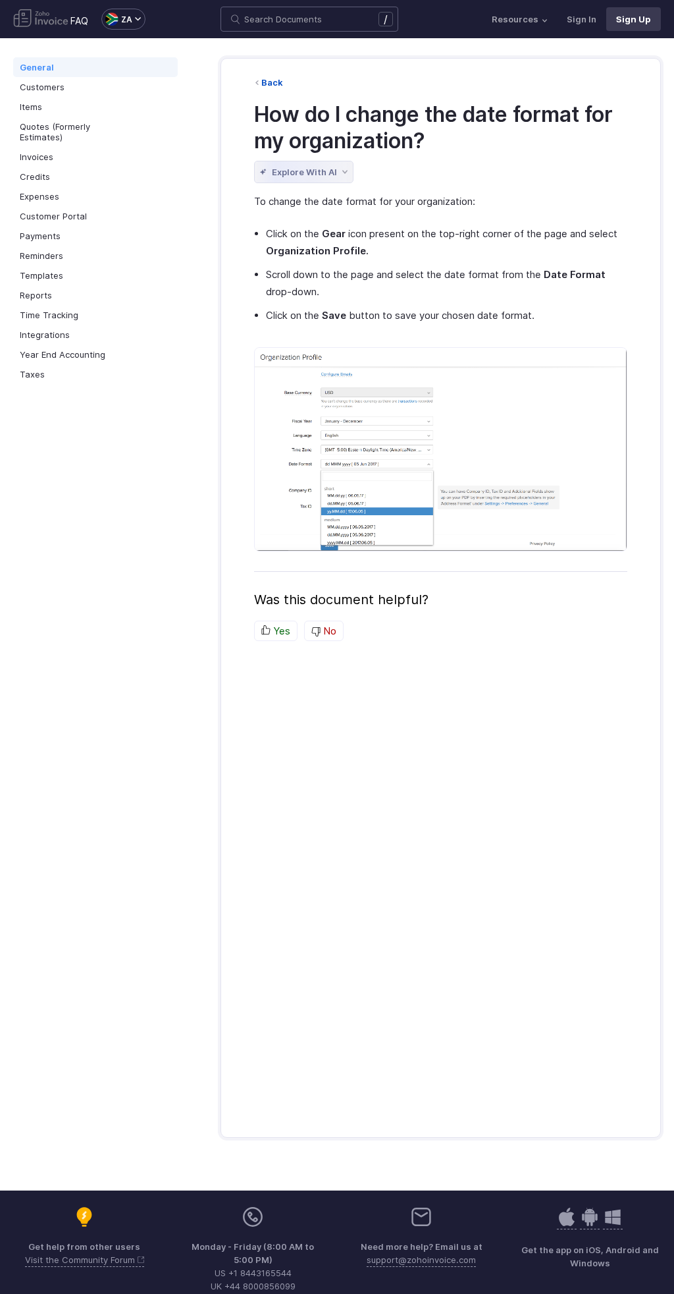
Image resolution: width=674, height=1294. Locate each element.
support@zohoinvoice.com (421, 1259)
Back (272, 82)
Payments (40, 236)
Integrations (45, 334)
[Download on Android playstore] (567, 1223)
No (328, 631)
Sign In (581, 19)
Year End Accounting (62, 354)
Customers (42, 87)
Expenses (39, 196)
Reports (36, 295)
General (37, 67)
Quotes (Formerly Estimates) (55, 131)
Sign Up (633, 19)
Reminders (41, 255)
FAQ (79, 20)
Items (31, 106)
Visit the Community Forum (81, 1259)
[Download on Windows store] (613, 1223)
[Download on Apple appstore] (590, 1223)
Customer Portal (53, 216)
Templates (41, 275)
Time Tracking (49, 315)
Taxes (32, 374)
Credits (35, 176)
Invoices (36, 157)
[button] (116, 19)
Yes (280, 631)
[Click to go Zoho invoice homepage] (40, 19)
